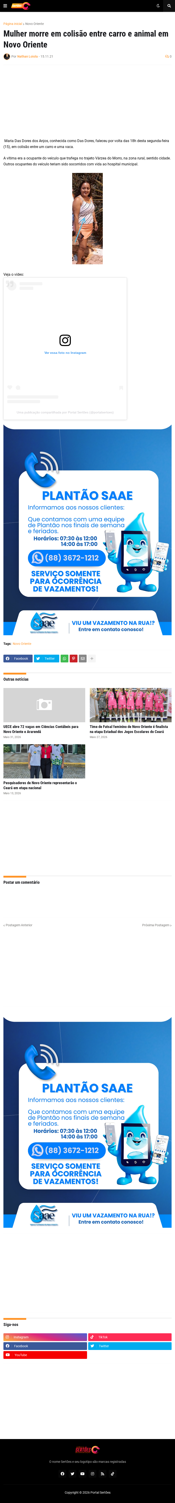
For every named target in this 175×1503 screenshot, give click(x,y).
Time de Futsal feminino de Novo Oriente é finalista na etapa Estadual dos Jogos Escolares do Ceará (129, 729)
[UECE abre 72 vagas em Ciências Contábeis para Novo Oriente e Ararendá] (44, 705)
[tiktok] (112, 1474)
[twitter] (72, 1474)
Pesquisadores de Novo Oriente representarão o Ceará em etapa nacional (40, 785)
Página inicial (12, 23)
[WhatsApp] (64, 658)
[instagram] (92, 1474)
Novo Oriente (34, 23)
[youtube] (82, 1474)
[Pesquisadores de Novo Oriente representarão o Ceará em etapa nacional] (44, 761)
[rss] (102, 1474)
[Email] (83, 658)
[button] (5, 6)
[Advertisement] (82, 101)
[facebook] (62, 1474)
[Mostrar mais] (92, 658)
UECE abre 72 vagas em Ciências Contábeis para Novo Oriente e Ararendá (40, 729)
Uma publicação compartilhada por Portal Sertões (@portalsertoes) (65, 412)
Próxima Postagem (155, 925)
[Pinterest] (73, 658)
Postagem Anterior (19, 925)
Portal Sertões (100, 1492)
